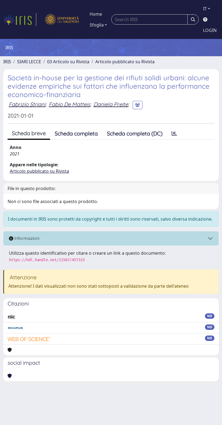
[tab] (174, 133)
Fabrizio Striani (27, 104)
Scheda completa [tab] (76, 133)
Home (96, 14)
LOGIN (210, 30)
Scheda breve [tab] (29, 133)
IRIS (7, 62)
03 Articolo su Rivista (68, 62)
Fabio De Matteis (69, 104)
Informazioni (26, 238)
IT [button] (205, 9)
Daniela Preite (110, 104)
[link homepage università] (62, 19)
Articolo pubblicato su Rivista (125, 62)
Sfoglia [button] (97, 25)
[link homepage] (19, 19)
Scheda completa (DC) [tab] (134, 133)
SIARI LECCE (29, 62)
